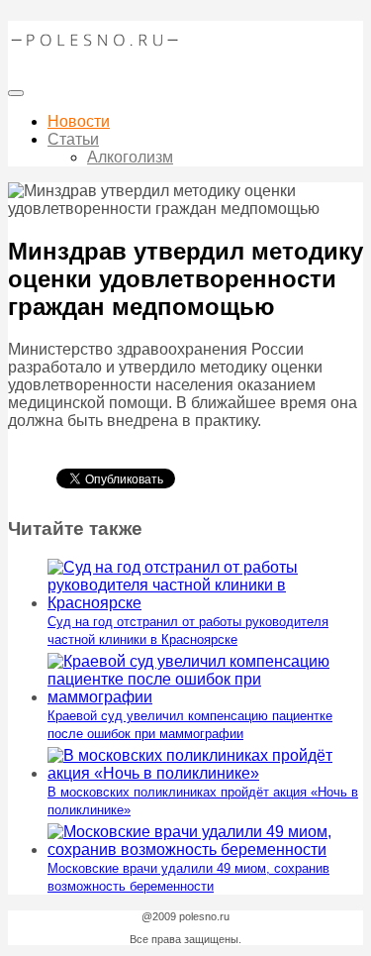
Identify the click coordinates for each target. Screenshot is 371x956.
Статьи (73, 139)
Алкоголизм (130, 157)
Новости (78, 121)
